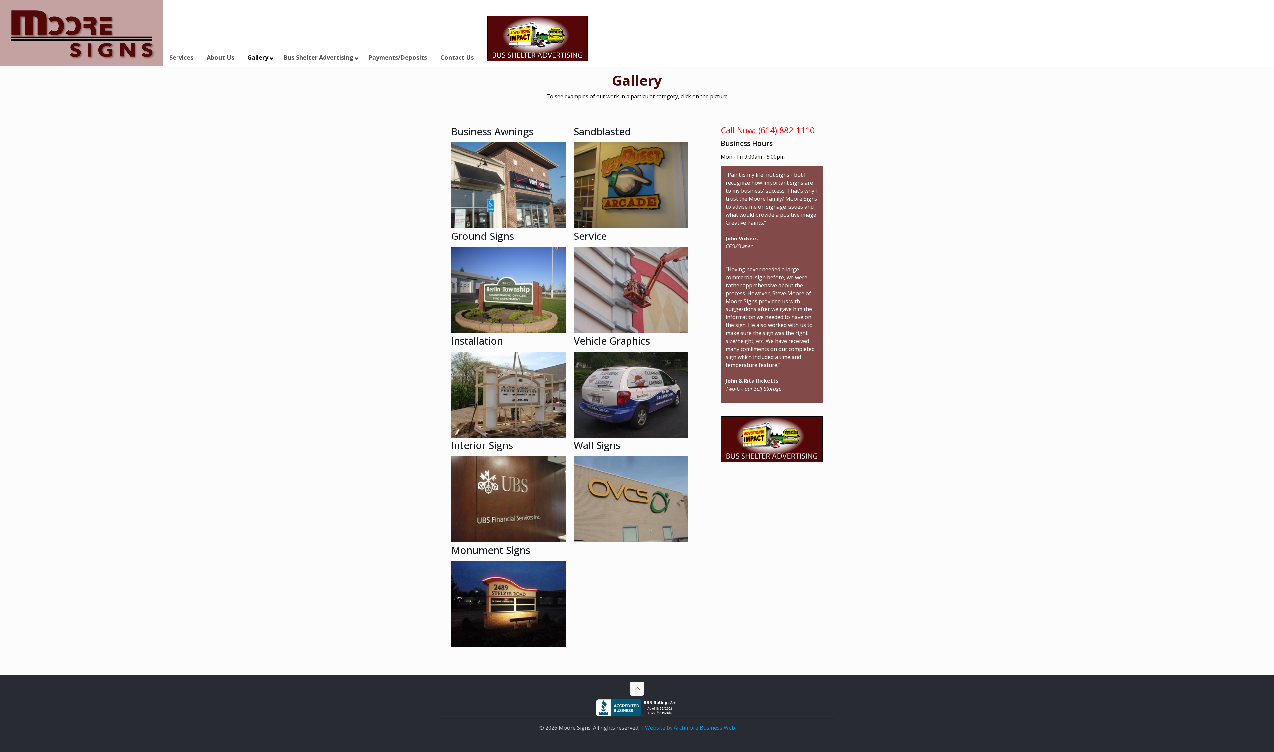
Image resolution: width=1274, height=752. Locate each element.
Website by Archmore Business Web (690, 727)
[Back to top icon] (637, 689)
